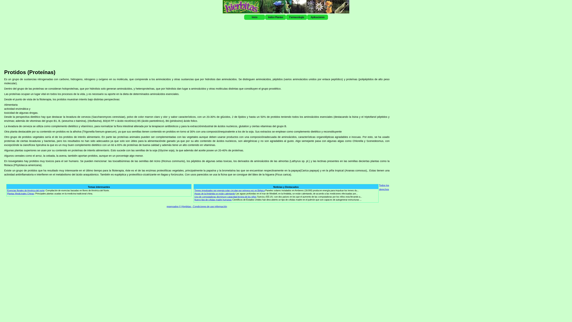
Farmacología (296, 17)
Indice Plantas (275, 17)
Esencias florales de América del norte (25, 190)
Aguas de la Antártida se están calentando (214, 193)
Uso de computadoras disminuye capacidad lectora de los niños (225, 196)
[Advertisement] (329, 43)
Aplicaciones (318, 17)
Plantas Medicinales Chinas (20, 193)
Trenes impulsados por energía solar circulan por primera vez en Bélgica (229, 190)
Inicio (254, 17)
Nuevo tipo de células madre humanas (213, 199)
